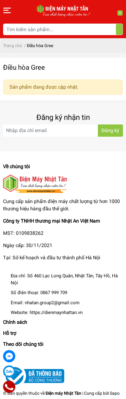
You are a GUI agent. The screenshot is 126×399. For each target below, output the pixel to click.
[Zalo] (9, 371)
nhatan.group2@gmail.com (52, 302)
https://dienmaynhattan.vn (56, 312)
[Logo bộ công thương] (33, 376)
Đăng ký (110, 130)
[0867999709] (9, 387)
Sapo (115, 393)
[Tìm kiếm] (119, 29)
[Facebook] (9, 356)
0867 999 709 (53, 292)
